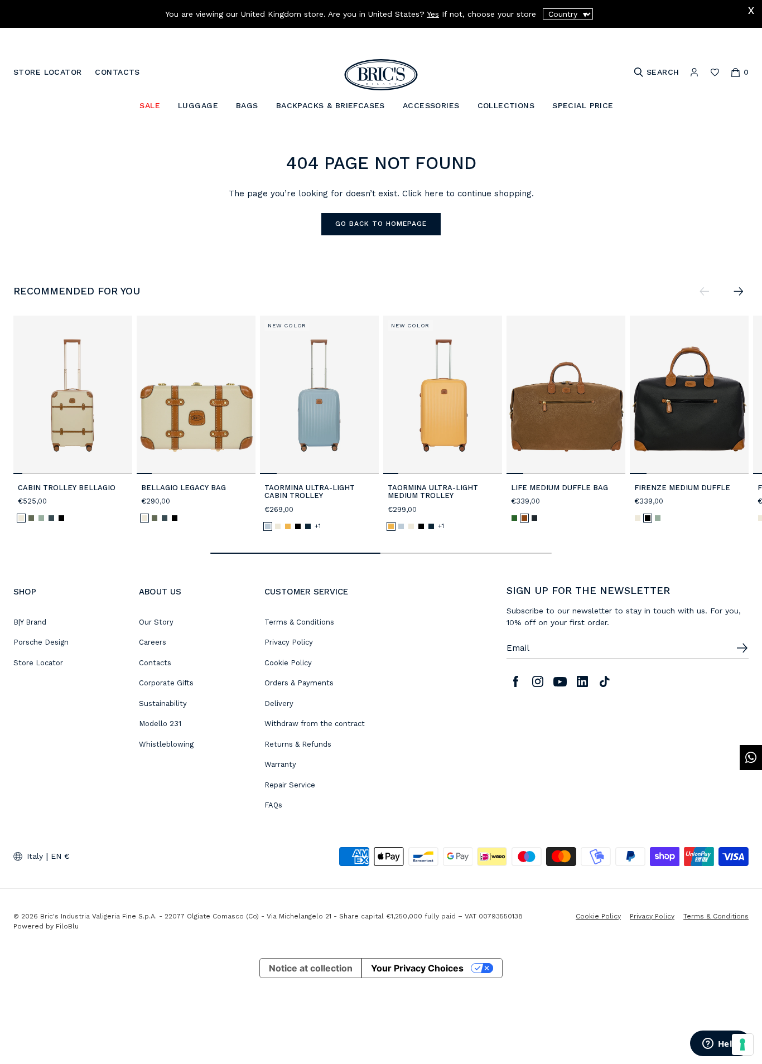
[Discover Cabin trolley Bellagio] (72, 395)
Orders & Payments (299, 683)
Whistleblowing (166, 744)
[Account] (694, 72)
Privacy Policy (288, 642)
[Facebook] (515, 681)
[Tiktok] (605, 681)
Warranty (280, 764)
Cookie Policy (288, 663)
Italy (35, 856)
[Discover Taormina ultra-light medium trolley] (442, 395)
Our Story (156, 622)
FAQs (273, 805)
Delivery (278, 703)
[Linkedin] (582, 681)
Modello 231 (160, 723)
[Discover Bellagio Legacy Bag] (196, 395)
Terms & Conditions (299, 622)
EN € (60, 856)
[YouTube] (560, 681)
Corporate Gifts (166, 683)
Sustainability (163, 703)
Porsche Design (41, 642)
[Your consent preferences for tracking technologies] (742, 1044)
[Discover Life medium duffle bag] (566, 395)
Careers (152, 642)
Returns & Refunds (297, 744)
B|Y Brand (29, 622)
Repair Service (289, 785)
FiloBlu (67, 926)
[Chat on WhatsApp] (751, 757)
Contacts (155, 663)
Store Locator (38, 663)
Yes (433, 13)
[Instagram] (538, 681)
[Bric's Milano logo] (381, 74)
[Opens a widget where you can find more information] (720, 1044)
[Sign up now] (742, 648)
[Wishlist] (715, 72)
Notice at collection (311, 968)
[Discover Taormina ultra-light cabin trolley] (319, 395)
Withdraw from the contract (314, 723)
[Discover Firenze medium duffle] (689, 395)
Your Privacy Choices (417, 968)
